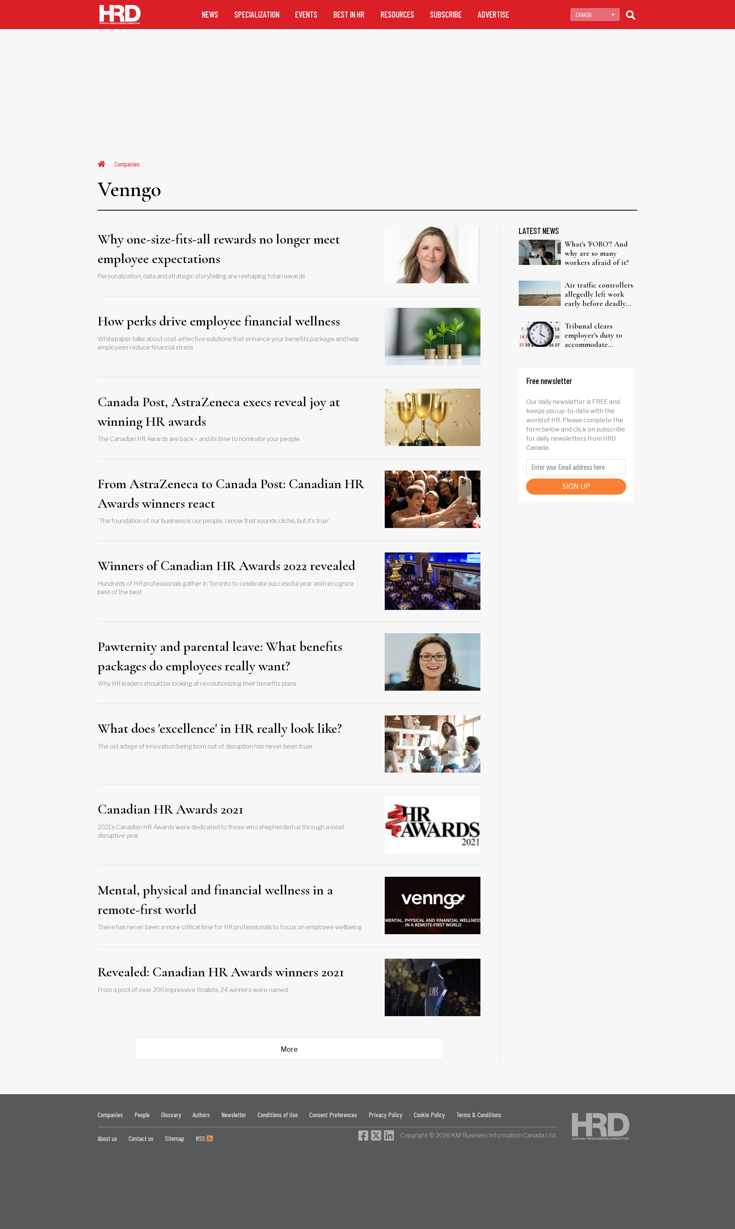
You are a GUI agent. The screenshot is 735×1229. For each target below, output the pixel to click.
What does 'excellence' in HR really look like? (220, 728)
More (289, 1049)
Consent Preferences (333, 1114)
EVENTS (306, 14)
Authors (201, 1114)
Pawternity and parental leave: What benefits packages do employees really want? (220, 656)
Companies (127, 164)
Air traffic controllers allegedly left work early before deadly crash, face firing (599, 294)
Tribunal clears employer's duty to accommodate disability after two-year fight (596, 335)
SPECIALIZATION (256, 14)
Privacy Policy (385, 1114)
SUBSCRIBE (446, 14)
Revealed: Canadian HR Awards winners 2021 (221, 972)
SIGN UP (576, 486)
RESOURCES (397, 14)
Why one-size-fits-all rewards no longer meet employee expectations (219, 248)
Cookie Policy (429, 1114)
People (142, 1114)
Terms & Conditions (478, 1114)
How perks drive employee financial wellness (219, 321)
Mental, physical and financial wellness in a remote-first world (215, 899)
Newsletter (233, 1114)
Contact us (141, 1138)
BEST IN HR (348, 14)
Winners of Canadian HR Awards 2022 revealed (226, 565)
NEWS (210, 14)
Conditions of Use (278, 1114)
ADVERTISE (493, 14)
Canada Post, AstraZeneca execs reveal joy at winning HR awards (219, 411)
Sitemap (174, 1138)
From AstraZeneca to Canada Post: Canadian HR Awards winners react (231, 493)
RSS (201, 1138)
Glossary (171, 1114)
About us (107, 1138)
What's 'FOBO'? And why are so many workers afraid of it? (597, 253)
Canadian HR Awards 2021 (170, 809)
